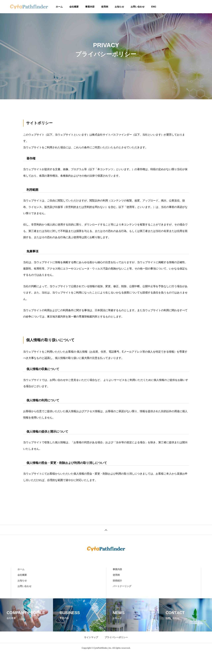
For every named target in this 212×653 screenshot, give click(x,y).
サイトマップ (91, 637)
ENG (153, 6)
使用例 (104, 6)
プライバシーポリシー (116, 637)
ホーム (59, 6)
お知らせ (119, 6)
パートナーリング (122, 586)
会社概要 (74, 6)
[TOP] (106, 530)
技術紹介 (117, 580)
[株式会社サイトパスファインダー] (29, 6)
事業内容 (90, 6)
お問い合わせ (138, 6)
